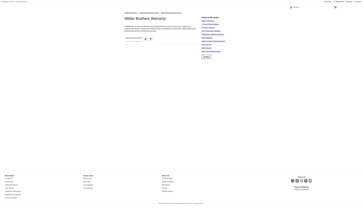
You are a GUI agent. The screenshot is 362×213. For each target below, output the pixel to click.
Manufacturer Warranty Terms (171, 13)
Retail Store (166, 185)
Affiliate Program (167, 191)
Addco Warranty (207, 38)
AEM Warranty (206, 44)
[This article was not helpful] (150, 39)
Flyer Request (88, 185)
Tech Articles (9, 188)
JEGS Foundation (168, 182)
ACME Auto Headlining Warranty (213, 34)
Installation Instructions (13, 191)
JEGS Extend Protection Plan (149, 13)
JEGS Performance (130, 13)
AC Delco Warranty (208, 27)
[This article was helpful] (145, 39)
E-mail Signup (88, 188)
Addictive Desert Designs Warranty (213, 41)
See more (206, 57)
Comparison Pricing (198, 203)
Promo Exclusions (11, 198)
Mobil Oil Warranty (208, 21)
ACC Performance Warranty (211, 31)
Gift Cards (86, 182)
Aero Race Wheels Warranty (211, 51)
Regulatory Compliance (13, 194)
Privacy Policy (188, 203)
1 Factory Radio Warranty (210, 24)
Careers (164, 188)
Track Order (9, 182)
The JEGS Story (167, 178)
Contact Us (9, 178)
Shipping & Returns (11, 185)
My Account (87, 178)
